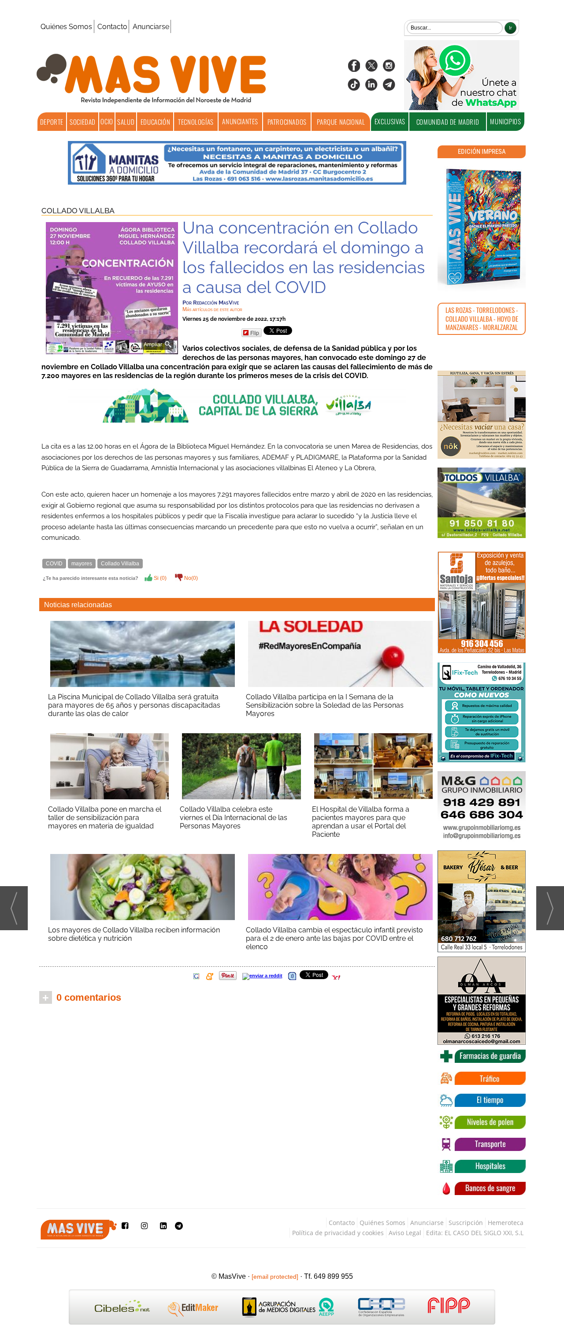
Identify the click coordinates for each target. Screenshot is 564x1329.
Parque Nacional (341, 121)
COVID (54, 564)
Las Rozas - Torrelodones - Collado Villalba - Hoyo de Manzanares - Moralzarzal (481, 318)
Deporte (51, 121)
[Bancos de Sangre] (482, 1188)
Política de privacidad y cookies (338, 1233)
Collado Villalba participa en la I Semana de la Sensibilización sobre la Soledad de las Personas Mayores (325, 705)
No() (190, 578)
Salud (125, 121)
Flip (254, 332)
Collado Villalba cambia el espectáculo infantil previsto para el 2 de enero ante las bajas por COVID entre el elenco (334, 938)
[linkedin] (371, 87)
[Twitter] (371, 68)
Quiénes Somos (66, 26)
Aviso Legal (405, 1233)
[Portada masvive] (482, 226)
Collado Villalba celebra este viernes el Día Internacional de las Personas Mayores (233, 817)
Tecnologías (196, 121)
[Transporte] (482, 1144)
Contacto (112, 26)
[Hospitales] (482, 1166)
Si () (159, 578)
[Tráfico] (482, 1078)
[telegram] (389, 87)
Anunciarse (151, 26)
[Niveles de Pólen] (482, 1122)
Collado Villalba (78, 210)
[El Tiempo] (482, 1100)
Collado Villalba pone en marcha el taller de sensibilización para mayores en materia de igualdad (104, 817)
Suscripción (466, 1222)
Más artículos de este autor (212, 309)
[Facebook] (353, 68)
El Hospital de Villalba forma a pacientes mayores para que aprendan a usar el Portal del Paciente (360, 822)
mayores (81, 564)
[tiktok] (353, 87)
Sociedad (83, 121)
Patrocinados (287, 121)
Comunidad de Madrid (447, 121)
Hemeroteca (505, 1222)
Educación (155, 121)
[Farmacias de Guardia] (482, 1056)
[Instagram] (389, 68)
